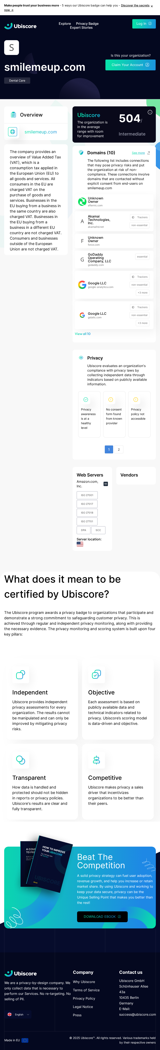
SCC (98, 530)
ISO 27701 (87, 521)
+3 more (143, 292)
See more (138, 152)
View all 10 (82, 334)
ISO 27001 (87, 495)
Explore (65, 24)
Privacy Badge (87, 24)
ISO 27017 (87, 503)
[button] (150, 113)
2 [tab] (119, 449)
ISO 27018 (87, 512)
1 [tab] (109, 449)
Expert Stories (81, 28)
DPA (83, 530)
